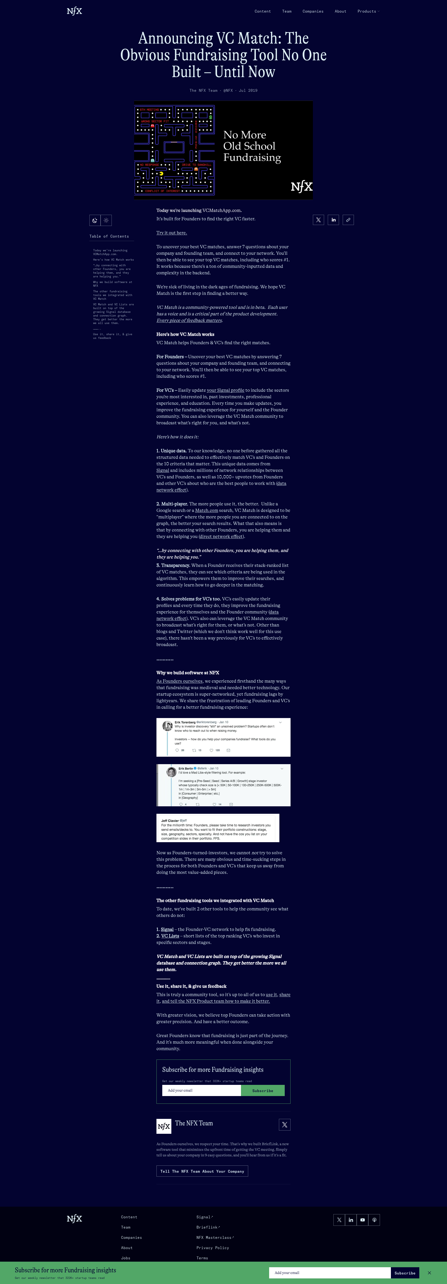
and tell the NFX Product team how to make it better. (216, 1001)
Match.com (206, 510)
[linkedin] (333, 220)
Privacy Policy (212, 1247)
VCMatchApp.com (221, 210)
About (340, 11)
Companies (313, 11)
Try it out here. (171, 232)
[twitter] (318, 220)
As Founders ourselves (179, 681)
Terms (202, 1258)
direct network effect (221, 536)
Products (367, 11)
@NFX (228, 90)
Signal (162, 470)
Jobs (125, 1258)
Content (263, 11)
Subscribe (405, 1273)
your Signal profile (225, 390)
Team (286, 11)
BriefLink (270, 1144)
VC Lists (170, 936)
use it (271, 994)
